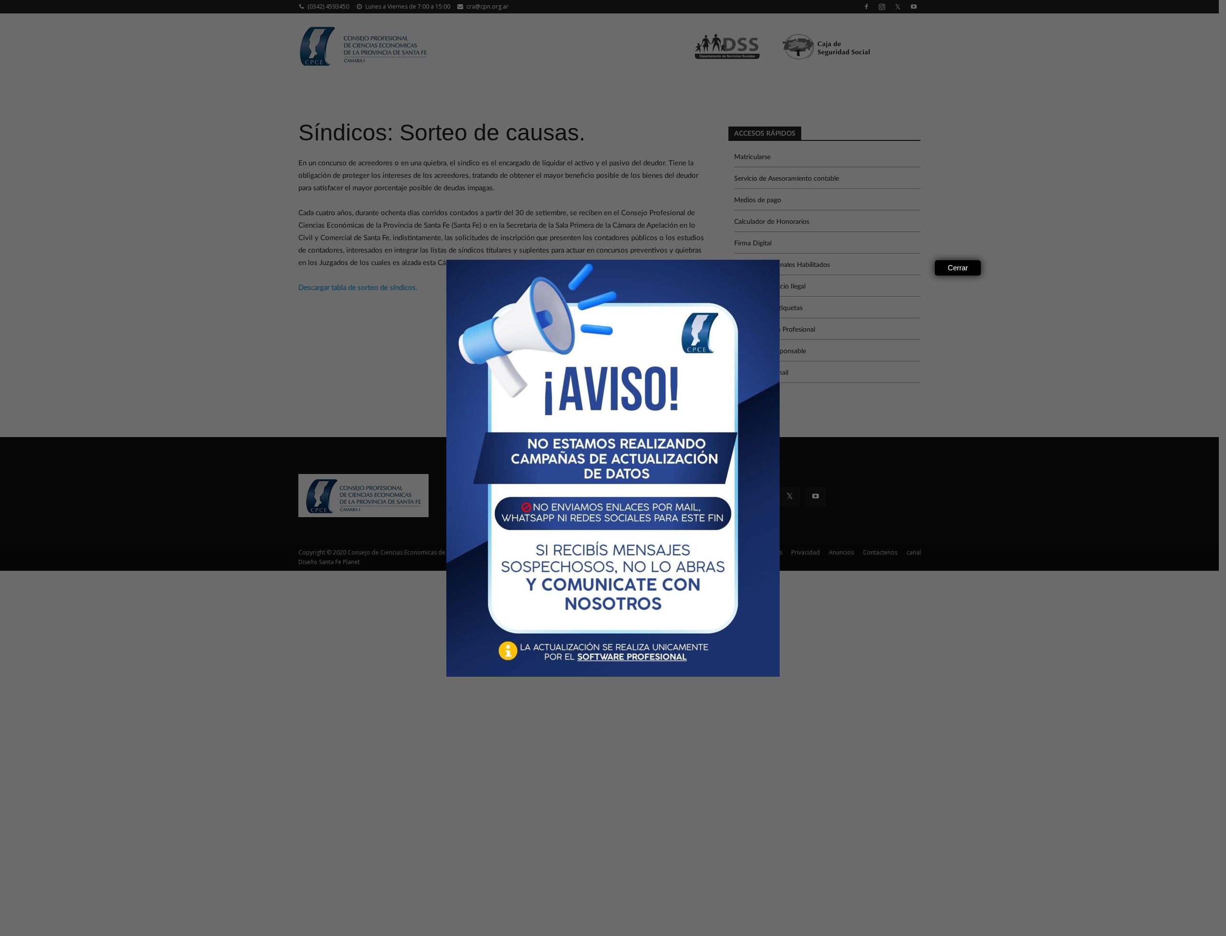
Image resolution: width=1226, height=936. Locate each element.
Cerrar (958, 268)
